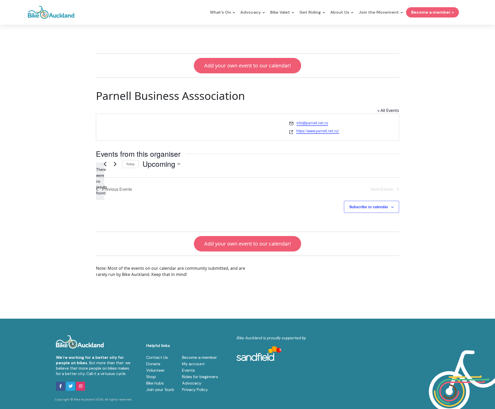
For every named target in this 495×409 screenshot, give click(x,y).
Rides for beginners (200, 376)
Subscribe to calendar (368, 206)
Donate (153, 364)
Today (130, 164)
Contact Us (157, 357)
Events (188, 370)
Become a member (199, 357)
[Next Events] (115, 164)
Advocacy (191, 383)
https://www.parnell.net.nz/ (317, 130)
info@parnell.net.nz (312, 122)
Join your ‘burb (160, 389)
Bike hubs (155, 383)
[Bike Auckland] (51, 12)
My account (193, 364)
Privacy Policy (195, 389)
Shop (151, 376)
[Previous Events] (105, 164)
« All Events (388, 110)
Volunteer (155, 370)
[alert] (100, 181)
